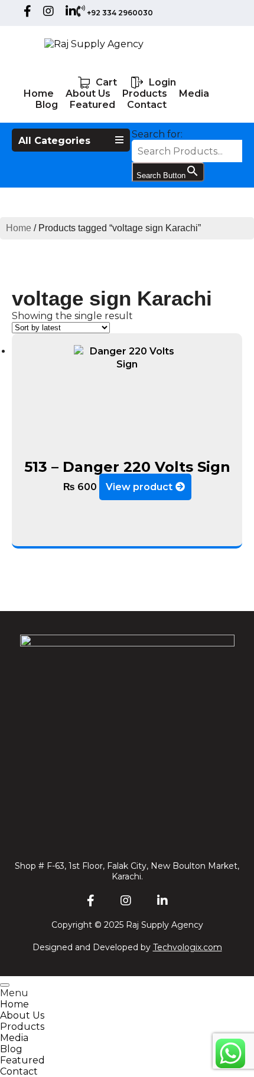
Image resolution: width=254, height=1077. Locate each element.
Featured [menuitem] (22, 1060)
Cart (106, 82)
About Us (88, 93)
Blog (46, 104)
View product (139, 486)
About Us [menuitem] (22, 1015)
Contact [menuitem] (19, 1071)
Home (39, 93)
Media (194, 93)
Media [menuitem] (14, 1037)
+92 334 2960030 (120, 12)
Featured (92, 104)
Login (162, 82)
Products (144, 93)
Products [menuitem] (22, 1026)
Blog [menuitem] (11, 1049)
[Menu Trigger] (4, 985)
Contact (147, 104)
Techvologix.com (187, 947)
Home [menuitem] (14, 1004)
